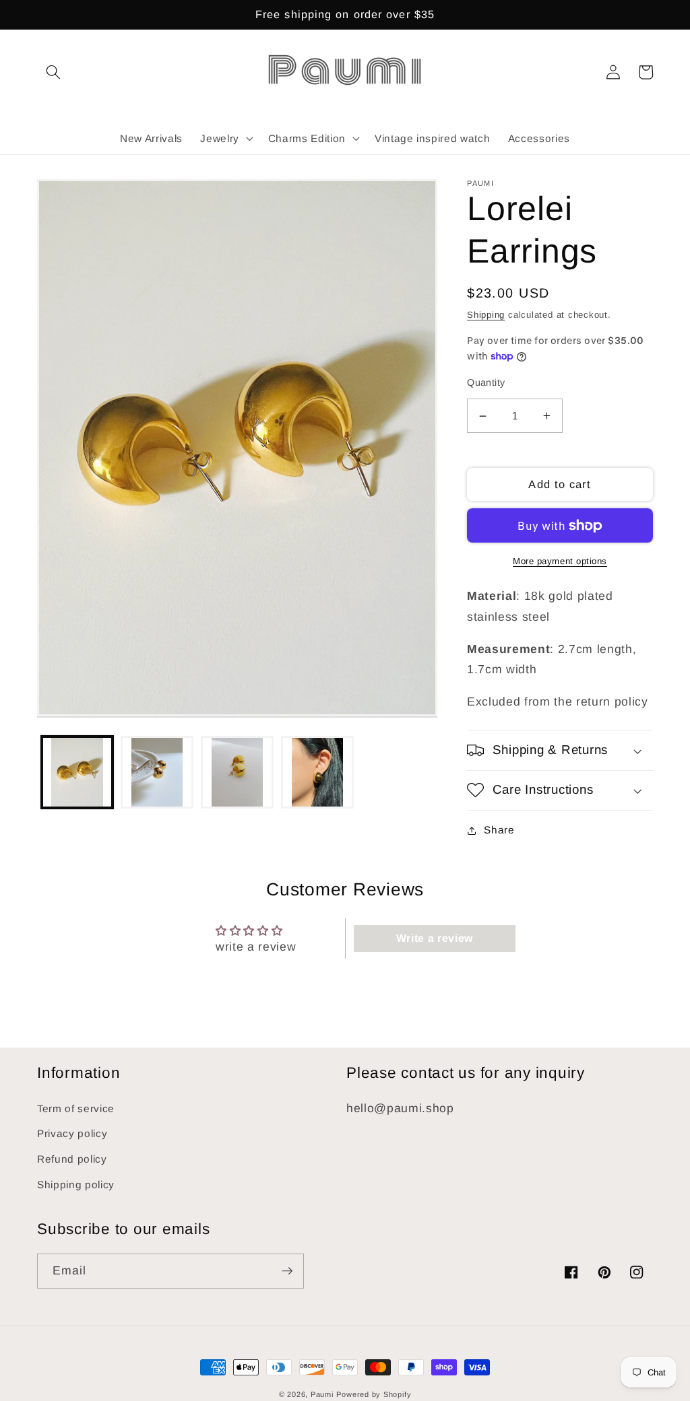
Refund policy (72, 1159)
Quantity (486, 382)
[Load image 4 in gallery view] (317, 772)
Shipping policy (76, 1184)
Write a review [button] (434, 938)
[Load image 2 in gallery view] (157, 772)
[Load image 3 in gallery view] (237, 772)
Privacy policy (72, 1133)
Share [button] (499, 829)
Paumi (322, 1394)
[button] (53, 72)
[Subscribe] (287, 1271)
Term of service (76, 1108)
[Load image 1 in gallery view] (77, 772)
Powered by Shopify (373, 1394)
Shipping (486, 315)
